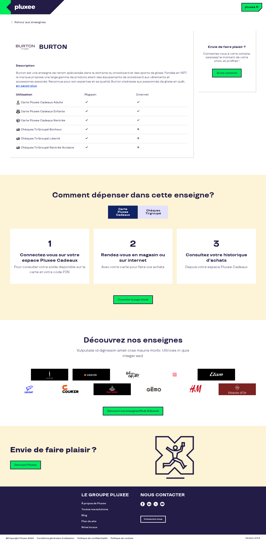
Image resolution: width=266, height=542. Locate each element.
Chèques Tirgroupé (153, 212)
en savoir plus (26, 86)
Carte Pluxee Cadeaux (123, 212)
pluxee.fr (252, 7)
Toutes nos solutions (94, 509)
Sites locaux (89, 527)
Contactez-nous (153, 519)
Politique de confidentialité (92, 538)
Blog (84, 515)
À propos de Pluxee (93, 503)
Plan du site (88, 521)
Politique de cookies (122, 538)
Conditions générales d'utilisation (55, 538)
